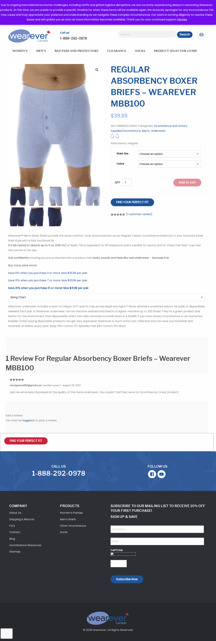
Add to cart (187, 182)
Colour (120, 163)
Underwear (158, 131)
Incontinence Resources (25, 545)
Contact (14, 532)
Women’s (20, 51)
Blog (12, 539)
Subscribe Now (127, 579)
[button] (97, 70)
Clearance (116, 51)
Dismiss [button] (182, 19)
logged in (29, 420)
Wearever (99, 630)
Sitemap (14, 552)
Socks (140, 51)
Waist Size (122, 153)
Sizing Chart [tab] (18, 297)
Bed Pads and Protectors (76, 51)
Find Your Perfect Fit (132, 202)
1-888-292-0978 (73, 38)
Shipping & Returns (21, 519)
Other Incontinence (73, 526)
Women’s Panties (71, 513)
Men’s (41, 51)
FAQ (12, 526)
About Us (15, 513)
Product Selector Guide (175, 51)
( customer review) (139, 214)
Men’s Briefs (68, 519)
